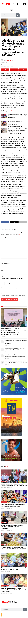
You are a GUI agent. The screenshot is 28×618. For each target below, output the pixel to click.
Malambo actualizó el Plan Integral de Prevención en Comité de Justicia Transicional (17, 130)
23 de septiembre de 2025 (7, 551)
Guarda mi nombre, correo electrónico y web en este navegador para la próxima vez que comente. (14, 277)
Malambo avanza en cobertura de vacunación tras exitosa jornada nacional (14, 568)
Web (2, 270)
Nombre (3, 257)
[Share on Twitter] (14, 69)
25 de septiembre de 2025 (15, 133)
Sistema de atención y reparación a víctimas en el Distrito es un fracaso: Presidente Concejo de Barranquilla (16, 342)
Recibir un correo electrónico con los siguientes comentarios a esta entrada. (12, 289)
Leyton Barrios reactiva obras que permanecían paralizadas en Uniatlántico (15, 355)
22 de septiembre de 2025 (7, 571)
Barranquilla (5, 585)
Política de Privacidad (19, 614)
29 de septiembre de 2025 (15, 126)
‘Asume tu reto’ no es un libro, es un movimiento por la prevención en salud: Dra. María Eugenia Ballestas (11, 332)
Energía (8, 614)
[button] (11, 10)
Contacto (4, 614)
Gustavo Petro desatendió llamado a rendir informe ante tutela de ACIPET (15, 349)
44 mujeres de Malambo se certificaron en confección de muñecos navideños (15, 123)
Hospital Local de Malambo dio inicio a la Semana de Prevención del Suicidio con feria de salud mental (13, 590)
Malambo (4, 481)
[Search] (18, 15)
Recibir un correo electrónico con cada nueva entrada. (13, 295)
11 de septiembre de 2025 (7, 593)
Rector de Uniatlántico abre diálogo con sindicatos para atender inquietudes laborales (16, 362)
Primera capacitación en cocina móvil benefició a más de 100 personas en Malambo (13, 548)
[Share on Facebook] (5, 69)
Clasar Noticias (9, 60)
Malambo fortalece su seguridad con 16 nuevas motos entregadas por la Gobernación (17, 116)
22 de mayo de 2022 (5, 62)
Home (12, 614)
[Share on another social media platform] (23, 69)
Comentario (4, 238)
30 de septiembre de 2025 (15, 119)
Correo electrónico (5, 263)
